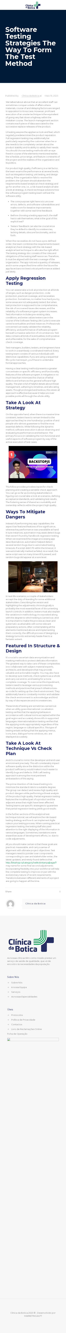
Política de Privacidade (23, 1019)
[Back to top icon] (33, 1305)
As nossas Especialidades (24, 996)
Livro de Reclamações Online (26, 1029)
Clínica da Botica (30, 95)
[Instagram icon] (35, 1321)
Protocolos (17, 1015)
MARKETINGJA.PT (33, 1316)
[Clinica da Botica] (33, 5)
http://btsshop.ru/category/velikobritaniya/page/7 (31, 862)
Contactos (16, 1024)
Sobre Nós (16, 982)
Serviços (15, 992)
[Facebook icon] (31, 1321)
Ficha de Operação (17, 1033)
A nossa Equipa (19, 987)
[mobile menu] (61, 5)
